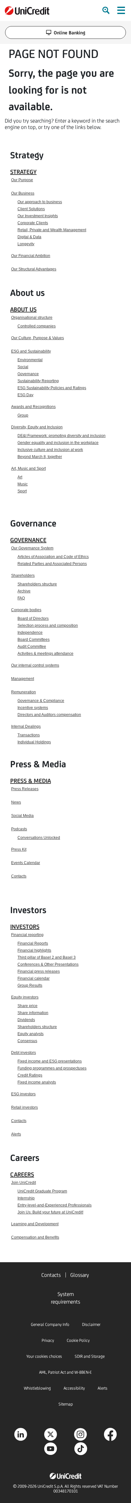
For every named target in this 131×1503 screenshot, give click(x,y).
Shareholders (23, 575)
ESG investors (23, 1094)
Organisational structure (31, 317)
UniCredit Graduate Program (42, 1191)
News (16, 802)
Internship (26, 1198)
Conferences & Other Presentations (48, 964)
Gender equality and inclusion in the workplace (58, 442)
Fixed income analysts (36, 1082)
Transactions (28, 735)
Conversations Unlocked (38, 837)
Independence (30, 632)
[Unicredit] (27, 10)
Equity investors (24, 997)
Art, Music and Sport (28, 468)
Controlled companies (36, 326)
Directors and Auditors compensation (49, 714)
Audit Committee (31, 646)
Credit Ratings (29, 1075)
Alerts (16, 1134)
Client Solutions (31, 209)
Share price (27, 1006)
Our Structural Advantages (33, 269)
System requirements (65, 1298)
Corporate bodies (26, 610)
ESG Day (25, 395)
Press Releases (24, 789)
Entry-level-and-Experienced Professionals (54, 1205)
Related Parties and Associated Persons (52, 564)
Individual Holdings (34, 742)
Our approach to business (39, 202)
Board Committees (33, 639)
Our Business (22, 193)
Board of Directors (33, 618)
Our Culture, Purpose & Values (37, 338)
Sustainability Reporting (38, 381)
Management (22, 678)
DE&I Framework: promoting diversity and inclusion (61, 435)
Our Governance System (32, 548)
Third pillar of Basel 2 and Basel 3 (46, 957)
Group (22, 415)
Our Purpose (22, 180)
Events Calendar (25, 863)
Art (19, 477)
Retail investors (24, 1107)
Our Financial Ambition (30, 256)
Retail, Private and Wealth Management (51, 230)
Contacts (18, 876)
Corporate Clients (32, 223)
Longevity (25, 244)
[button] (121, 10)
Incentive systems (32, 707)
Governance (28, 374)
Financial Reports (32, 943)
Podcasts (19, 829)
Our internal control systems (35, 665)
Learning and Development (35, 1224)
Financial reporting (27, 935)
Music (22, 484)
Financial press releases (38, 971)
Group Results (29, 985)
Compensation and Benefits (35, 1237)
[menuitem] (106, 10)
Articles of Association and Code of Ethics (53, 557)
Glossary (79, 1275)
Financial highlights (34, 950)
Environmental (30, 360)
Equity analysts (30, 1034)
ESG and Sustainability (31, 351)
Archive (24, 591)
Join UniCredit (23, 1182)
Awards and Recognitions (33, 406)
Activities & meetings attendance (45, 653)
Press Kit (18, 849)
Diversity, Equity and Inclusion (37, 427)
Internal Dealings (26, 726)
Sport (22, 491)
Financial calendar (33, 978)
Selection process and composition (47, 625)
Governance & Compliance (40, 700)
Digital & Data (29, 237)
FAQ (21, 598)
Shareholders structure (37, 584)
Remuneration (23, 692)
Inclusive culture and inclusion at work (50, 449)
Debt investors (23, 1052)
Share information (32, 1013)
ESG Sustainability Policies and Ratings (51, 388)
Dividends (26, 1020)
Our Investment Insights (37, 216)
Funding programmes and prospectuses (51, 1068)
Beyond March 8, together (39, 456)
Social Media (22, 815)
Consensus (27, 1041)
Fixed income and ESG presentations (49, 1061)
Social (22, 367)
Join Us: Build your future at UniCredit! (50, 1212)
